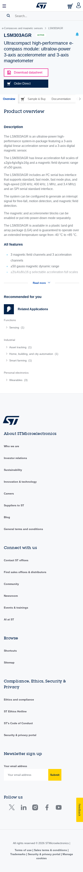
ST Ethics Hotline (15, 711)
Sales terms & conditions (50, 850)
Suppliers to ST (14, 505)
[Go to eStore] (70, 6)
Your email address (15, 766)
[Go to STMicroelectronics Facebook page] (47, 808)
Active (40, 35)
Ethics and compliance (19, 699)
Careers (9, 493)
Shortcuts (10, 650)
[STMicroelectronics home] (41, 6)
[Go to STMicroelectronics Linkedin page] (23, 808)
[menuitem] (32, 327)
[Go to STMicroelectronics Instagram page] (35, 808)
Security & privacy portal (20, 735)
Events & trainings (16, 607)
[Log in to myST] (78, 6)
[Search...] (8, 15)
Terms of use (23, 850)
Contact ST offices (16, 560)
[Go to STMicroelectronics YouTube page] (58, 808)
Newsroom (11, 595)
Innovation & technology (20, 481)
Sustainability (13, 469)
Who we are (11, 446)
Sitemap (9, 662)
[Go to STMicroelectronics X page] (12, 808)
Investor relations (15, 458)
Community (11, 583)
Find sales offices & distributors (25, 572)
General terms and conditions (23, 529)
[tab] (9, 98)
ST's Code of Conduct (18, 723)
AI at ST (9, 619)
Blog (7, 517)
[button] (4, 6)
